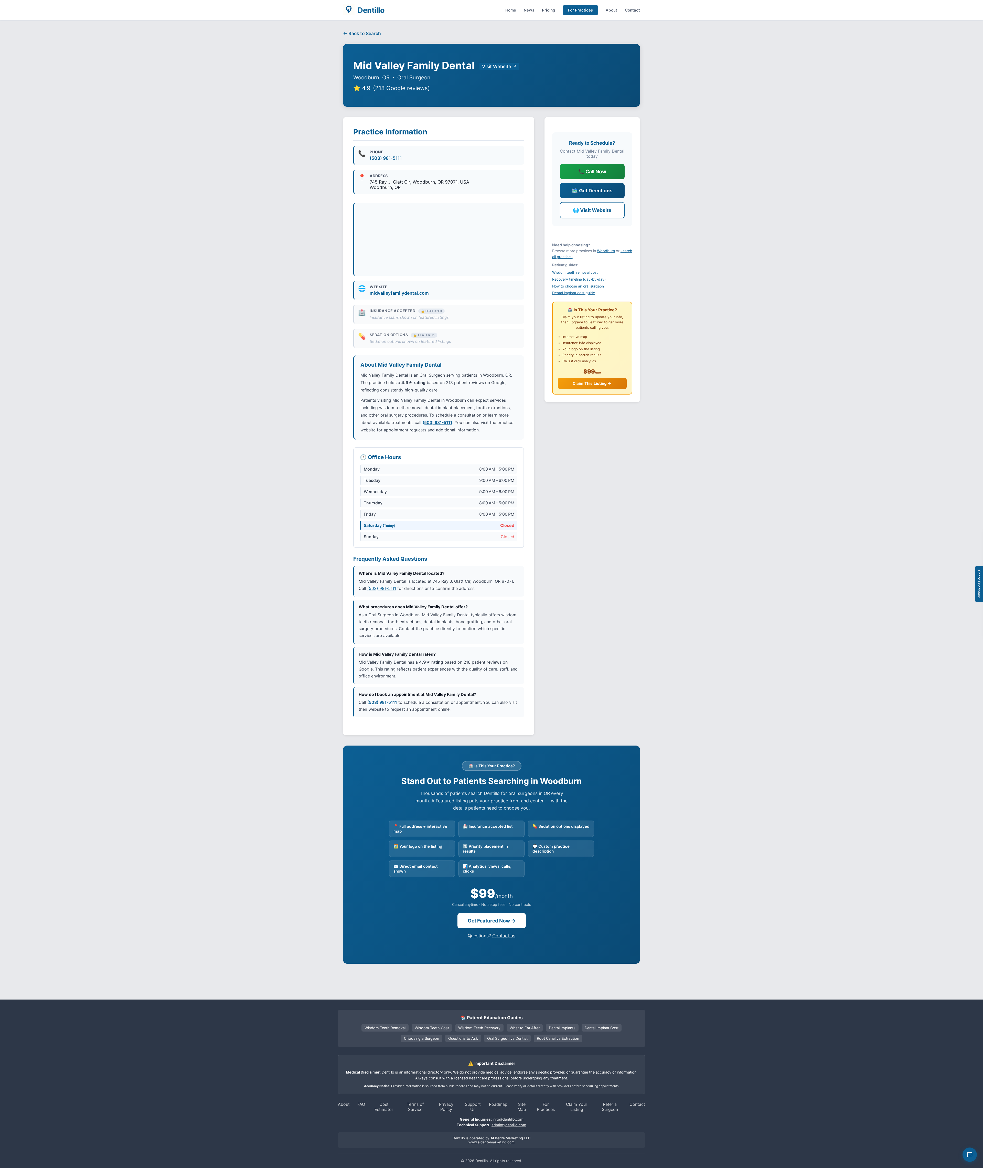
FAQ (361, 1104)
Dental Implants (562, 1028)
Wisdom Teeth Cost (432, 1028)
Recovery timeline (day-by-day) (579, 279)
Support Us (473, 1107)
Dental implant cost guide (573, 293)
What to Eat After (525, 1028)
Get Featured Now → (492, 921)
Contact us (503, 935)
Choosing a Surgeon (421, 1038)
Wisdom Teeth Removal (385, 1028)
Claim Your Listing (576, 1107)
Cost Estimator (384, 1107)
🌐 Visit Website (592, 210)
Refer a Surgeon (610, 1107)
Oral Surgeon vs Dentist (507, 1038)
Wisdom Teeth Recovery (479, 1028)
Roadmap (498, 1104)
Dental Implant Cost (601, 1028)
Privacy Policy (446, 1107)
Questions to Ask (463, 1038)
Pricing (548, 10)
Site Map (522, 1107)
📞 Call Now (592, 171)
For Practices (580, 10)
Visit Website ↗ (499, 66)
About (611, 10)
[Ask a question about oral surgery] (970, 1155)
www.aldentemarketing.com (491, 1142)
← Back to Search (362, 33)
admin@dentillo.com (509, 1125)
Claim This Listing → (592, 383)
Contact (632, 10)
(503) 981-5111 (386, 158)
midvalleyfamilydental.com (399, 293)
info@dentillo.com (508, 1119)
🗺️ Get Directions (592, 190)
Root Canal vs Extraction (558, 1038)
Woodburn (606, 251)
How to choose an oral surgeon (578, 286)
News (529, 10)
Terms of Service (415, 1107)
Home (510, 10)
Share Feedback (979, 584)
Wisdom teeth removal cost (575, 272)
